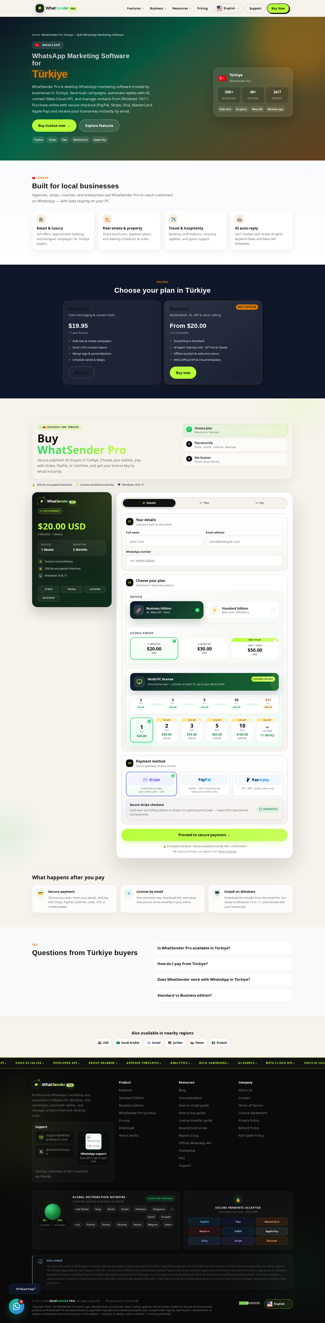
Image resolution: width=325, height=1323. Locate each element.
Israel (153, 1043)
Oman (197, 1043)
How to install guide (194, 1105)
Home (36, 35)
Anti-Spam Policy (251, 1135)
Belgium (121, 1224)
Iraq (151, 1224)
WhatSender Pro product (137, 1113)
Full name (132, 532)
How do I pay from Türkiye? (182, 963)
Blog (182, 1090)
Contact (244, 1098)
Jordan (175, 1043)
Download (126, 1128)
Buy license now (54, 125)
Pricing (202, 8)
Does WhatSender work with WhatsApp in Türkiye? (203, 979)
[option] (166, 610)
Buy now (82, 372)
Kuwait (219, 1043)
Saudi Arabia (127, 1043)
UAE (103, 1043)
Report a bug (189, 1135)
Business (156, 8)
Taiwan (74, 1224)
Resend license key (193, 1128)
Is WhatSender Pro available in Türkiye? (193, 947)
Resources (180, 8)
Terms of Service (227, 851)
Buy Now (278, 8)
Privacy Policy (249, 1120)
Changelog (187, 1150)
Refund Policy (249, 1128)
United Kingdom (166, 1209)
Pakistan (107, 1209)
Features (134, 8)
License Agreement (253, 1113)
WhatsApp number (138, 552)
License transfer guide (195, 1120)
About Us (245, 1090)
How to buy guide (192, 1113)
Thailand (166, 1224)
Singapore (125, 1209)
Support (255, 8)
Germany (143, 1209)
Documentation (190, 1098)
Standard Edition (131, 1098)
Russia (91, 1209)
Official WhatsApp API (195, 1143)
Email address (215, 532)
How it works (128, 1135)
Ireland (137, 1224)
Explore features (99, 125)
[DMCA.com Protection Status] (250, 1303)
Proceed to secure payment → (204, 835)
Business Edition (131, 1105)
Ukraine (90, 1224)
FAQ (182, 1158)
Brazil (77, 1209)
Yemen (106, 1224)
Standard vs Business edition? (184, 995)
